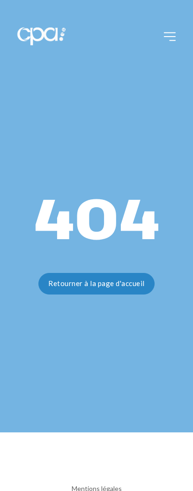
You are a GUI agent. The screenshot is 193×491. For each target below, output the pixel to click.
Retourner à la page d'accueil (96, 283)
